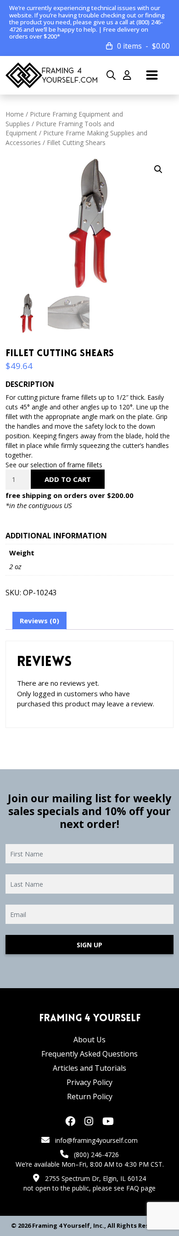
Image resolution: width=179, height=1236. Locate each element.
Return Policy (89, 1096)
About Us (89, 1040)
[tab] (39, 621)
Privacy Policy (89, 1082)
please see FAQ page (124, 1188)
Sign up (89, 944)
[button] (158, 169)
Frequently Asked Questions (89, 1054)
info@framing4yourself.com (96, 1140)
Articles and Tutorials (89, 1068)
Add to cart (68, 479)
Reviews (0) (39, 620)
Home (15, 114)
